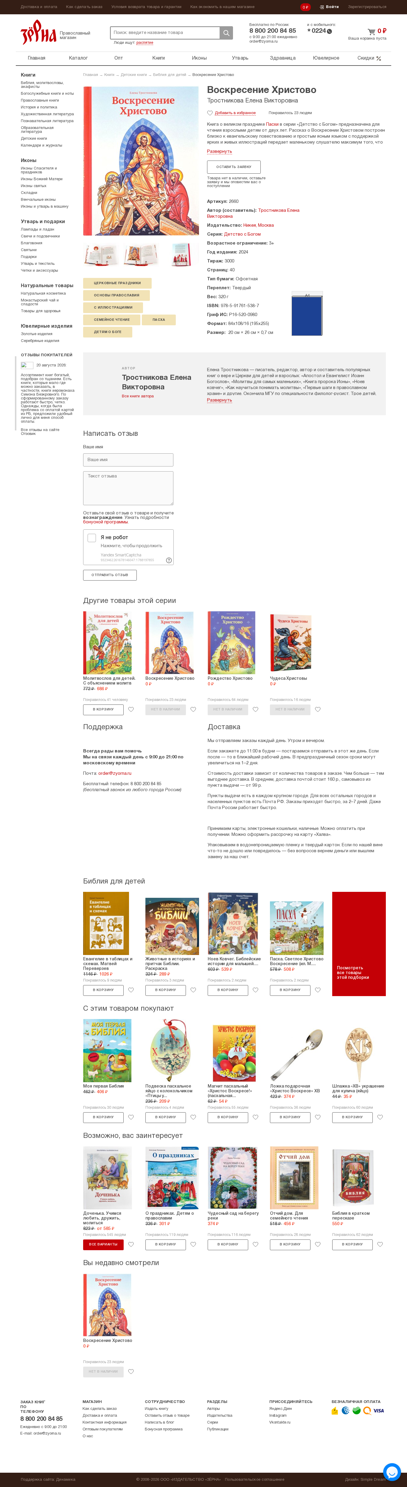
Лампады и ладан (37, 229)
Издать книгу (156, 1409)
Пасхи (272, 124)
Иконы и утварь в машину (45, 207)
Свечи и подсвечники (40, 236)
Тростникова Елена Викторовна (252, 101)
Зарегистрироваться (367, 7)
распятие (144, 43)
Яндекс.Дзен (280, 1409)
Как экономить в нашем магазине (222, 7)
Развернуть (219, 152)
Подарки (29, 257)
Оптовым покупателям (103, 1429)
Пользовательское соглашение (254, 1480)
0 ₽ (306, 8)
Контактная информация (105, 1422)
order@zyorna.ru (263, 41)
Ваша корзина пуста (367, 39)
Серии (212, 1422)
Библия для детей (169, 75)
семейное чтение (112, 319)
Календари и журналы (41, 145)
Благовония (31, 243)
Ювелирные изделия (46, 326)
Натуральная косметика (43, 293)
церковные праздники (117, 283)
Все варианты (103, 1244)
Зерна (38, 32)
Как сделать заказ (84, 7)
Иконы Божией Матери (42, 179)
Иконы (199, 58)
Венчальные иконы (38, 200)
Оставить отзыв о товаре (167, 1416)
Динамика (65, 1480)
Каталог (78, 58)
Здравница (283, 58)
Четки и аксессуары (39, 271)
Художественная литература (47, 114)
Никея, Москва (258, 225)
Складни (29, 193)
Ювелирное (326, 58)
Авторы (213, 1409)
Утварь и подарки (43, 222)
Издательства (219, 1416)
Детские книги (134, 75)
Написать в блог (159, 1422)
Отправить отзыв (109, 575)
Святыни (29, 250)
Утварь (240, 58)
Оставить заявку (233, 167)
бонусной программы (105, 522)
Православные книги (40, 100)
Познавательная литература (47, 121)
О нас (88, 1436)
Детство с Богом (242, 234)
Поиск (226, 33)
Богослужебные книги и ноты (47, 94)
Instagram (278, 1416)
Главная (36, 58)
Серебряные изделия (40, 341)
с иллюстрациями (113, 307)
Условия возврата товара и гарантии (146, 7)
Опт (118, 58)
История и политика (39, 107)
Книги (158, 58)
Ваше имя (93, 447)
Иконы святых (33, 186)
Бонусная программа (163, 1429)
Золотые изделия (36, 334)
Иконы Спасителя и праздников (39, 170)
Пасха (159, 319)
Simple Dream (373, 1480)
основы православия (116, 295)
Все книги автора (138, 396)
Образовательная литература (37, 130)
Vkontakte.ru (280, 1422)
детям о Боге (108, 332)
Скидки (366, 58)
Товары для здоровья (40, 311)
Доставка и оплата (39, 7)
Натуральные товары (47, 286)
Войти (332, 7)
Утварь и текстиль (38, 264)
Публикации (218, 1429)
